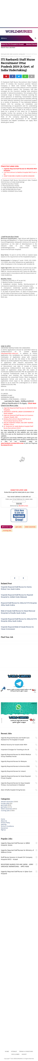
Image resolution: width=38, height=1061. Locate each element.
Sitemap (3, 824)
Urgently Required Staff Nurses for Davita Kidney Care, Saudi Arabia (16, 588)
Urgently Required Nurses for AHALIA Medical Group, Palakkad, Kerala (16, 755)
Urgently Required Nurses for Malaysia (14, 761)
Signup (3, 830)
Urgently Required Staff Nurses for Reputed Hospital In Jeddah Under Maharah (17, 596)
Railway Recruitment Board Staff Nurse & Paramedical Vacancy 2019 (17, 420)
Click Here (32, 403)
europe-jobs (5, 803)
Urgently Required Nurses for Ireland (13, 771)
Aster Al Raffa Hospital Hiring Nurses (13, 790)
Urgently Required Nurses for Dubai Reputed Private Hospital (16, 777)
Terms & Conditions (7, 826)
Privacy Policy (5, 823)
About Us (4, 821)
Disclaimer (4, 828)
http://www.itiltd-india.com (9, 353)
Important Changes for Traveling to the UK (15, 750)
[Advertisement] (19, 14)
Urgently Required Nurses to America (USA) (15, 766)
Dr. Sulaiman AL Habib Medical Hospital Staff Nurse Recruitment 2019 (18, 427)
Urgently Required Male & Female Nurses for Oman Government (17, 628)
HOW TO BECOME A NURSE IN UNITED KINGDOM (19, 176)
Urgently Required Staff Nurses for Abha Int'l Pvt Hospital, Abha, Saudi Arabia (19, 620)
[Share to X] (19, 76)
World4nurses (23, 506)
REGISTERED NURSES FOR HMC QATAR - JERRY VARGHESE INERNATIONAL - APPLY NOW (17, 865)
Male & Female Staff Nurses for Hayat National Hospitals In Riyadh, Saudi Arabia (18, 612)
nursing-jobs (21, 54)
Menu (5, 38)
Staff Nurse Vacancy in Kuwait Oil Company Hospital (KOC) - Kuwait (16, 858)
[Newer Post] (15, 578)
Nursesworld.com (7, 445)
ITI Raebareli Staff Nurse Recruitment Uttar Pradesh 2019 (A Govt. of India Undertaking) (18, 65)
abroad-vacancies (7, 802)
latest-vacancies (14, 54)
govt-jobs (6, 54)
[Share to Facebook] (12, 76)
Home (2, 54)
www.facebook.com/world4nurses (12, 443)
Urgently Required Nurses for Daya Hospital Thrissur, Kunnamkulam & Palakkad (15, 784)
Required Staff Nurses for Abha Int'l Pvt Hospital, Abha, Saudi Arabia (19, 604)
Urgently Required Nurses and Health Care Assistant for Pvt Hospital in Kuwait (15, 739)
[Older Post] (23, 578)
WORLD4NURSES (18, 31)
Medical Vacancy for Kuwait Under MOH (14, 745)
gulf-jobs (4, 807)
